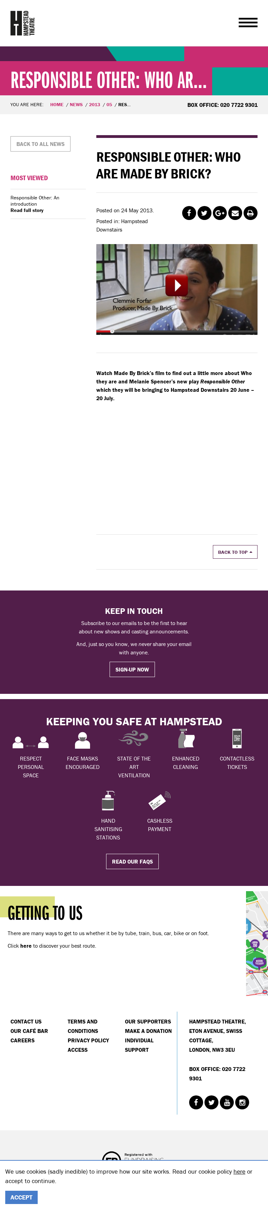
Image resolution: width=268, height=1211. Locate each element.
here (239, 1171)
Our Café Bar (29, 1030)
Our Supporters (148, 1021)
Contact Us (26, 1021)
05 (109, 104)
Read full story (27, 210)
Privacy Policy (88, 1040)
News (76, 104)
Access (78, 1049)
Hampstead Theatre (22, 23)
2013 (94, 104)
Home (57, 104)
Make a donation (148, 1030)
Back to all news (40, 143)
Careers (22, 1040)
